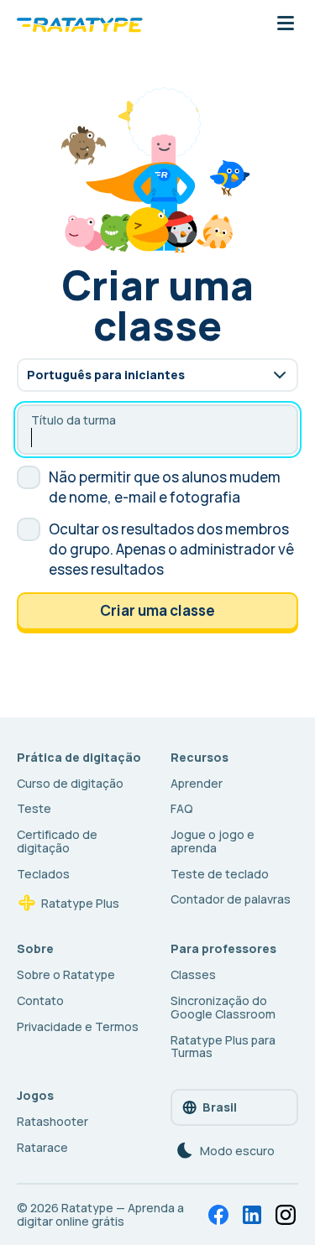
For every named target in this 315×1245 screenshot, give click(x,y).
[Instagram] (285, 1214)
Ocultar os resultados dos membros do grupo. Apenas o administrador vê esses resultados (171, 549)
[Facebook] (218, 1214)
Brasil (219, 1107)
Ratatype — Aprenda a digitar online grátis (100, 1214)
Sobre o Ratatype (66, 974)
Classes (193, 974)
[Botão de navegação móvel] (285, 24)
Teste (34, 808)
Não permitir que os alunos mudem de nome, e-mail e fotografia (165, 487)
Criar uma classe (157, 610)
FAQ (182, 808)
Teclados (43, 874)
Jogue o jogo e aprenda (213, 841)
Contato (40, 1000)
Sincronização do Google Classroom (223, 1007)
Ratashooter (52, 1121)
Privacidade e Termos (78, 1026)
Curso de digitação (70, 783)
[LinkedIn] (252, 1214)
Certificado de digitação (57, 841)
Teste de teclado (220, 874)
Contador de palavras (231, 899)
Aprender (197, 783)
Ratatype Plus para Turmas (223, 1046)
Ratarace (42, 1147)
